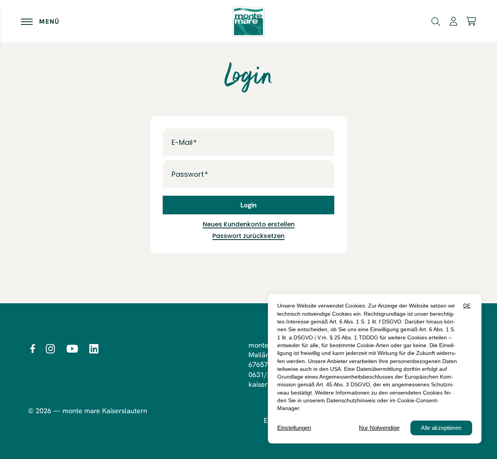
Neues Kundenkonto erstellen (249, 224)
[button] (435, 20)
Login (248, 204)
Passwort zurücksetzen (248, 236)
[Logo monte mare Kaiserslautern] (248, 21)
